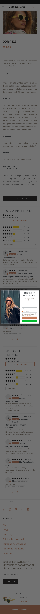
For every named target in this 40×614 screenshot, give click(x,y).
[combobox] (23, 311)
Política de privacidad (27, 315)
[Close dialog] (38, 291)
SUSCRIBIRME (29, 317)
